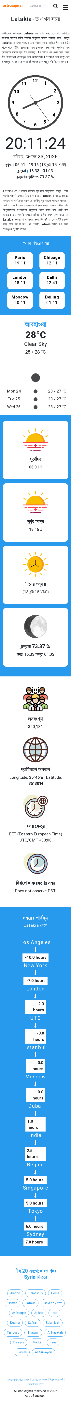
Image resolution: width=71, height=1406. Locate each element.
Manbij (37, 1342)
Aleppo (15, 1293)
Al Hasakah (55, 1332)
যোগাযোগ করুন (39, 1379)
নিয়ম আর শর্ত (56, 1379)
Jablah (22, 1352)
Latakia (30, 1303)
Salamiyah (53, 1323)
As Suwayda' (43, 1352)
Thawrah (33, 1332)
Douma (15, 1323)
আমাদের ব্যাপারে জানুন (18, 1379)
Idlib (54, 1313)
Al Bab (38, 1313)
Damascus (35, 1293)
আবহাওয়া (35, 324)
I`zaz (53, 1342)
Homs (55, 1293)
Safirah (32, 1323)
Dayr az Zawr (53, 1303)
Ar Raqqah (19, 1313)
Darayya (18, 1342)
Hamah (12, 1303)
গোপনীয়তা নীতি (35, 1384)
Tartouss (13, 1332)
